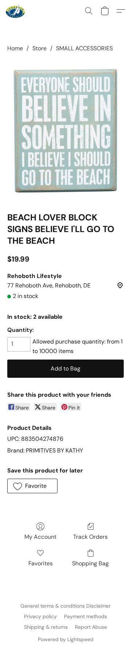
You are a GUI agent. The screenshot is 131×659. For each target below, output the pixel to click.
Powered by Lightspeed (66, 639)
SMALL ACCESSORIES (84, 48)
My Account (40, 537)
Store (39, 48)
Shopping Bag (90, 563)
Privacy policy (40, 616)
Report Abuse (91, 627)
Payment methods (85, 616)
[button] (16, 11)
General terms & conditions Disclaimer (65, 606)
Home (15, 48)
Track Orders (90, 537)
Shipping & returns (46, 627)
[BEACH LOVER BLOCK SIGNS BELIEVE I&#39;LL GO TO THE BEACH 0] (65, 130)
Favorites (40, 563)
